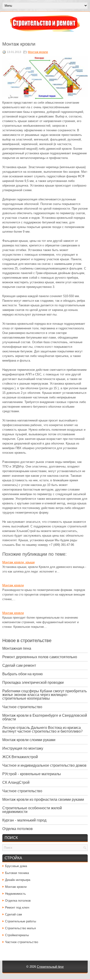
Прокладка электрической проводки (33, 682)
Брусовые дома (16, 866)
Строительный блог (50, 966)
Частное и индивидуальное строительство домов (44, 765)
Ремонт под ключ (17, 907)
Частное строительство (22, 706)
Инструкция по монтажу (22, 748)
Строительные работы (20, 921)
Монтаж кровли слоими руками (28, 739)
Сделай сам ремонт (19, 665)
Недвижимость (15, 894)
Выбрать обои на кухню (22, 674)
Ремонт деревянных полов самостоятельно (39, 657)
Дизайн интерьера (17, 880)
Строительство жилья (20, 928)
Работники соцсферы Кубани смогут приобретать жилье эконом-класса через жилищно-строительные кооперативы (44, 695)
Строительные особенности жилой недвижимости (32, 810)
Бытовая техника (17, 873)
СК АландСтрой (16, 782)
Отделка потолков (17, 828)
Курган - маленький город (24, 820)
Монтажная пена (16, 648)
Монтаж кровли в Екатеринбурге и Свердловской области (44, 717)
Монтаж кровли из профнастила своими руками (43, 799)
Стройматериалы (17, 935)
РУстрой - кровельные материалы (31, 774)
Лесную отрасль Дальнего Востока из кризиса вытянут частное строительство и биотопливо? (42, 729)
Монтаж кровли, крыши (18, 562)
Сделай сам (13, 914)
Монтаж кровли (38, 52)
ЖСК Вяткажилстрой (20, 756)
